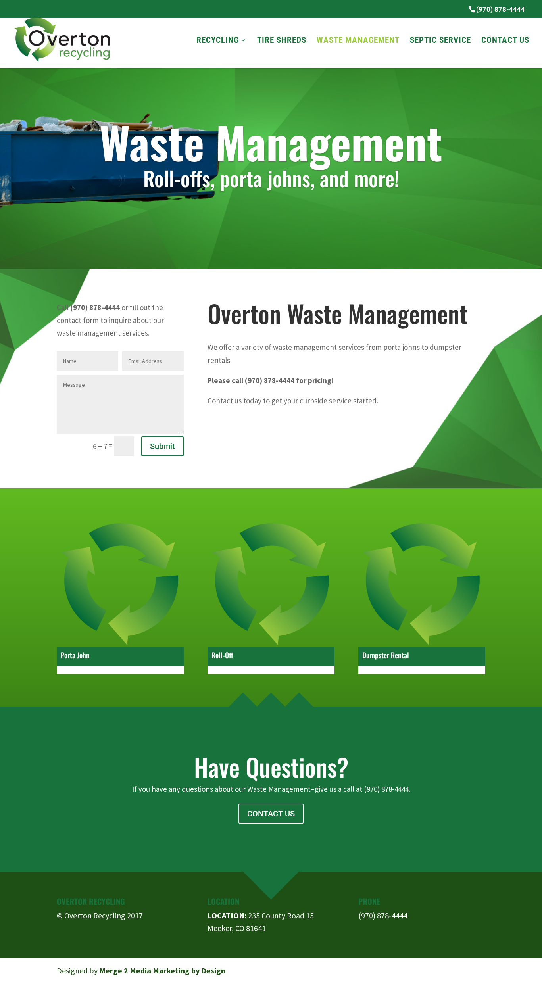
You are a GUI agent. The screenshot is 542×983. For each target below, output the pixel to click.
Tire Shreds (281, 41)
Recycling (217, 41)
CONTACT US (271, 813)
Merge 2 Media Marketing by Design (162, 970)
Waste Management (358, 41)
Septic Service (440, 41)
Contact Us (505, 41)
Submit (162, 446)
